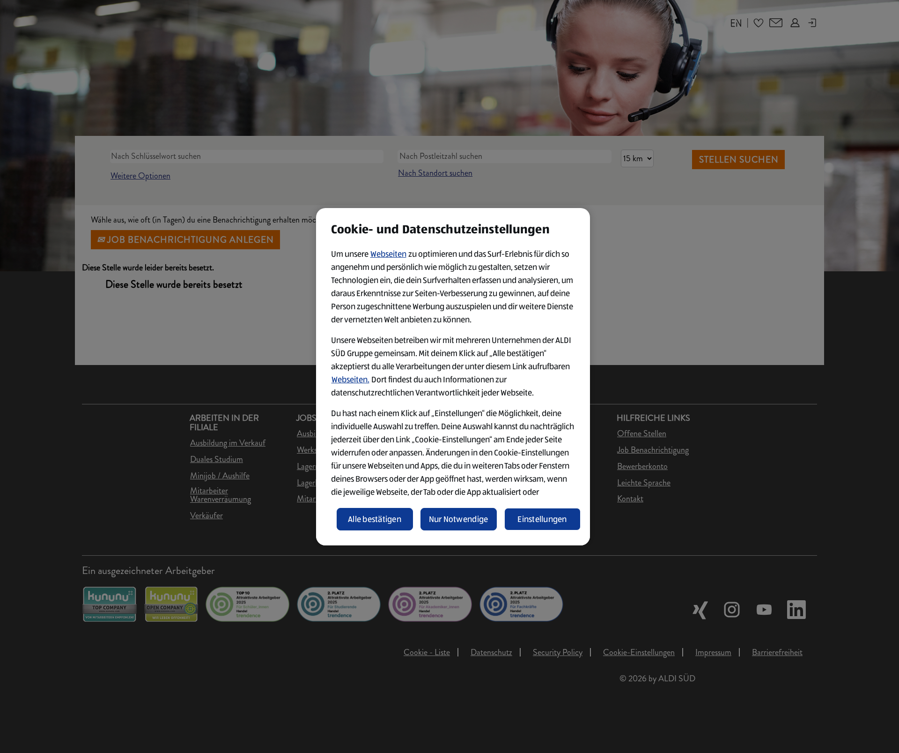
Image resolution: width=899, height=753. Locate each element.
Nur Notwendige (458, 519)
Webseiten (388, 254)
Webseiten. (350, 379)
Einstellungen (542, 519)
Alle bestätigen (374, 519)
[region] (453, 376)
